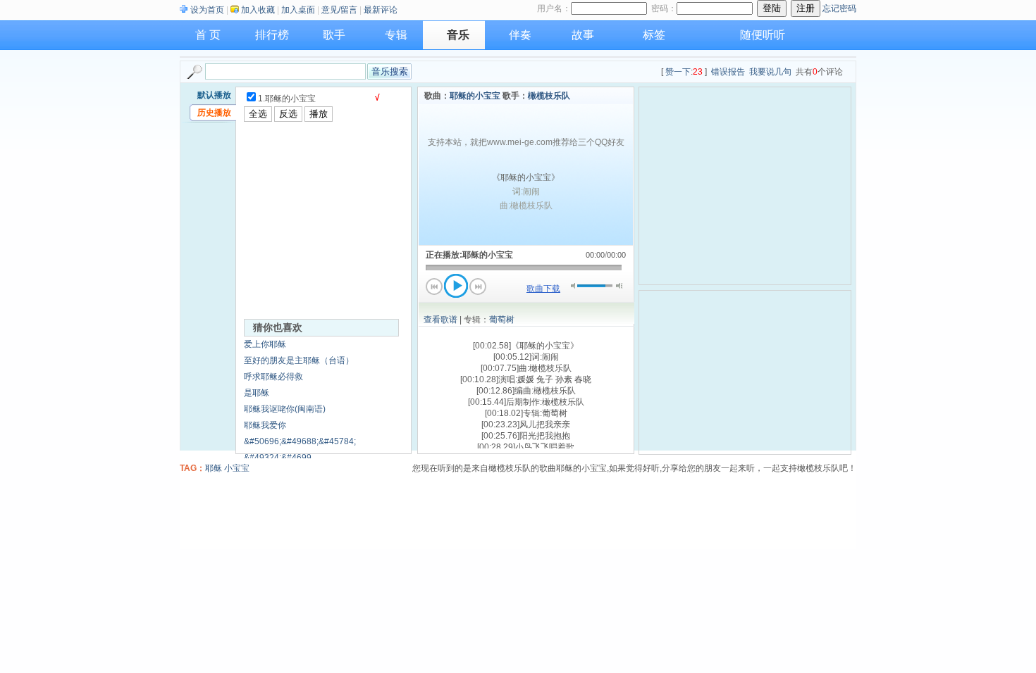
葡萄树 (501, 320)
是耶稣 (256, 393)
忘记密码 (839, 8)
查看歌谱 (440, 320)
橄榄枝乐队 (549, 96)
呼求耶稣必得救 (273, 377)
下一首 (477, 286)
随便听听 (762, 35)
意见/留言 (339, 10)
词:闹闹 (526, 191)
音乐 (458, 35)
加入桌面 (298, 10)
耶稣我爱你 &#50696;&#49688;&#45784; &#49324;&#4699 (300, 441)
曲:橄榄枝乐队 (526, 205)
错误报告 (728, 72)
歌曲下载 (543, 289)
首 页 (208, 35)
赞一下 (678, 72)
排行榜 (272, 35)
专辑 (396, 35)
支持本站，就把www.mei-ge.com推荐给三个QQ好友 (526, 142)
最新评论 (380, 10)
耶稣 (213, 468)
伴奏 (520, 35)
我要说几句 (770, 72)
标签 (654, 35)
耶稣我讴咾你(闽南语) (285, 409)
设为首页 (207, 10)
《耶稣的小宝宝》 (526, 177)
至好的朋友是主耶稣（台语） (299, 360)
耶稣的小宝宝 (475, 96)
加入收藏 (258, 10)
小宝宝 (236, 468)
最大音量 (619, 286)
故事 (583, 35)
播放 (456, 286)
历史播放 (214, 113)
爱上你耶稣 (265, 344)
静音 (574, 286)
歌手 (334, 35)
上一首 (434, 286)
